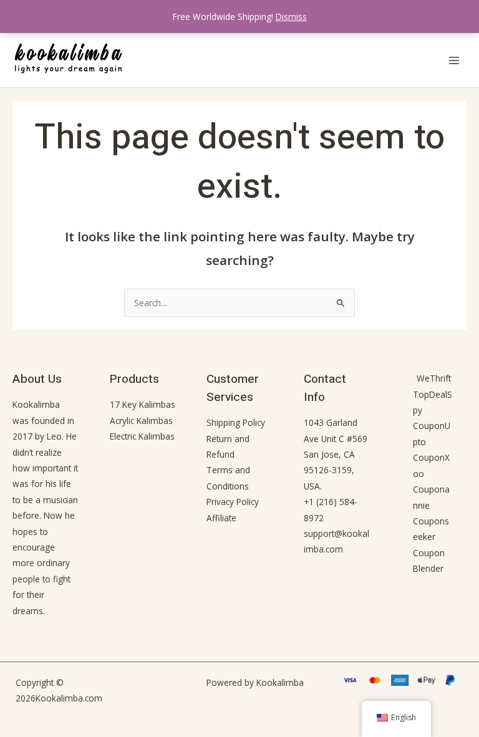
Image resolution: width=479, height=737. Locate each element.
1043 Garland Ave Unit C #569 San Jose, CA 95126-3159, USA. (335, 454)
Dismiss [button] (291, 16)
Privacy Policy (232, 502)
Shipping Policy (235, 422)
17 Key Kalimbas (142, 404)
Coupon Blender (429, 560)
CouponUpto (431, 433)
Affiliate (221, 518)
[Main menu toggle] (454, 60)
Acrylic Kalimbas (141, 420)
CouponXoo (431, 465)
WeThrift (434, 378)
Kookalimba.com (69, 698)
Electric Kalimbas (142, 436)
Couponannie (431, 497)
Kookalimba (36, 404)
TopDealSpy (432, 402)
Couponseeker (431, 528)
